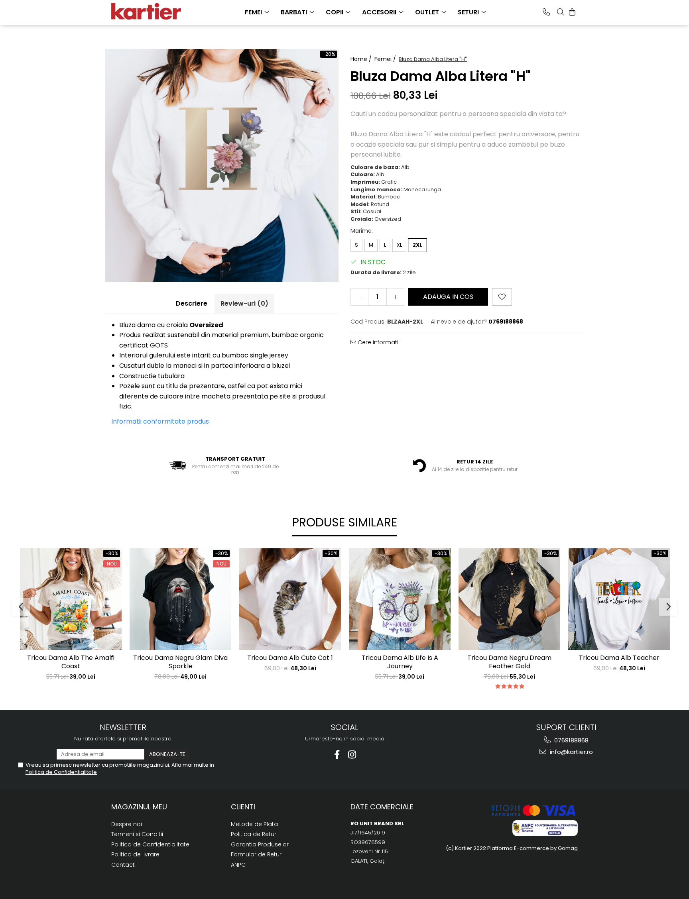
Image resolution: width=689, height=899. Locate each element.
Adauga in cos (448, 296)
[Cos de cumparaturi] (572, 12)
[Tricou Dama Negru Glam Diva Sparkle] (180, 599)
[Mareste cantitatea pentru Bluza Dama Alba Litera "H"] (395, 297)
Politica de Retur (253, 834)
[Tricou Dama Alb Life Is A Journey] (400, 599)
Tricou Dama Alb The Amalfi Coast (70, 662)
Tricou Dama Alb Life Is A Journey (400, 662)
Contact (123, 865)
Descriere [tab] (191, 303)
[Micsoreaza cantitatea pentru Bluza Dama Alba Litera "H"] (359, 297)
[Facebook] (337, 755)
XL (399, 245)
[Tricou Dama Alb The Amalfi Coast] (71, 599)
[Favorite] (502, 297)
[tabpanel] (222, 165)
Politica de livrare (135, 854)
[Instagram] (352, 755)
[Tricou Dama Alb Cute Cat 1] (290, 599)
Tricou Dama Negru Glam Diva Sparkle (180, 662)
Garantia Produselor (260, 844)
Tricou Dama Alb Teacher (619, 658)
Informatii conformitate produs (160, 421)
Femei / (386, 59)
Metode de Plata (254, 824)
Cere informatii (378, 342)
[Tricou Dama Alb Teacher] (619, 599)
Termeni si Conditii (137, 834)
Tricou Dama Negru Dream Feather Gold (509, 662)
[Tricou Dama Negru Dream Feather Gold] (509, 599)
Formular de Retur (256, 854)
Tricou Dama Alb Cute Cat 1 (290, 658)
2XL (417, 245)
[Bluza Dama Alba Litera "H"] (222, 165)
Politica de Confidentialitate (61, 772)
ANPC (238, 865)
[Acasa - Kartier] (151, 11)
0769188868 (571, 740)
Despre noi (126, 824)
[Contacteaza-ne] (546, 12)
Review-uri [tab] (244, 303)
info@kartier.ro (570, 752)
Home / (361, 59)
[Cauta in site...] (561, 12)
